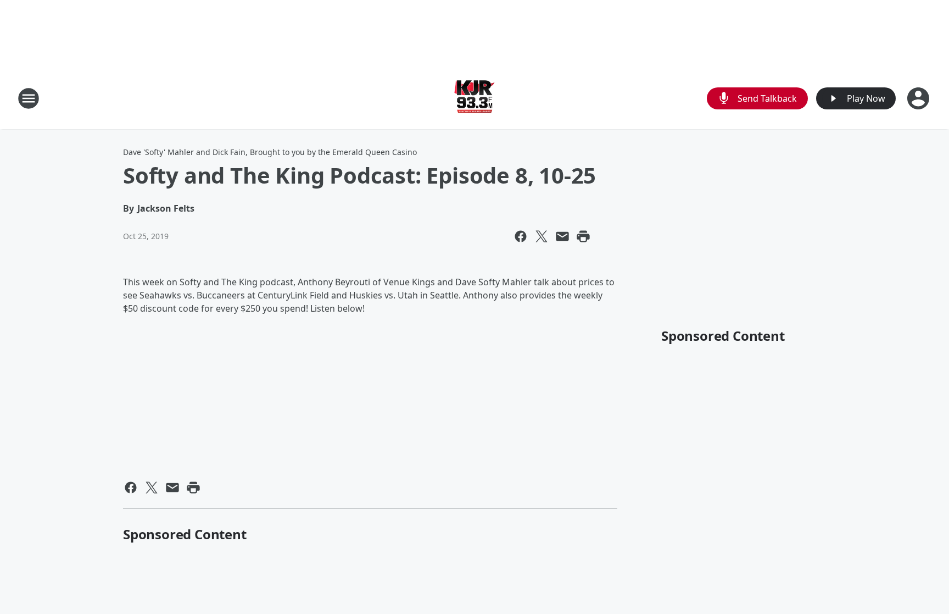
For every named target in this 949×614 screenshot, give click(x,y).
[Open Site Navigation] (29, 98)
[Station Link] (474, 98)
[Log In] (919, 98)
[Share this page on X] (541, 236)
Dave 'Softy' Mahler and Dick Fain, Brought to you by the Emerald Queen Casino (270, 152)
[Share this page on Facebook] (520, 236)
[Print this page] (583, 236)
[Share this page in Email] (562, 236)
